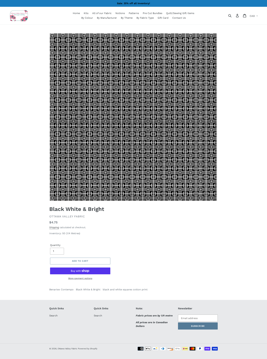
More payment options (80, 278)
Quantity (55, 245)
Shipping (54, 227)
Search (53, 315)
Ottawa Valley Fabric (67, 348)
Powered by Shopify (87, 348)
